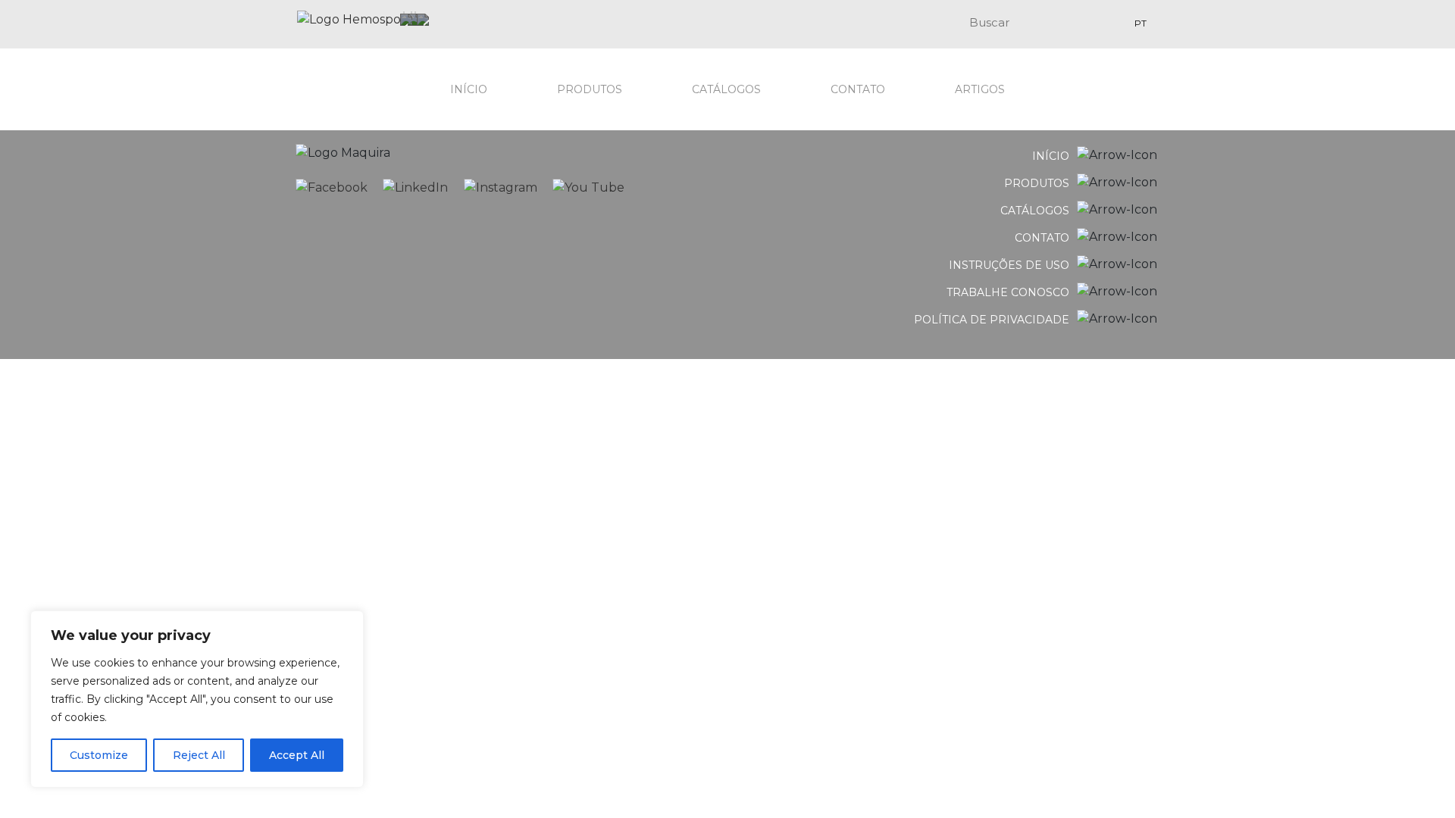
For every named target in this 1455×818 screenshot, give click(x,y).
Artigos (980, 89)
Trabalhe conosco (1008, 292)
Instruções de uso (1009, 265)
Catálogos (726, 89)
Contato (858, 89)
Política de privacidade (991, 319)
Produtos (589, 89)
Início (468, 89)
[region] (197, 699)
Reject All (199, 755)
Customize (99, 755)
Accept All (296, 755)
